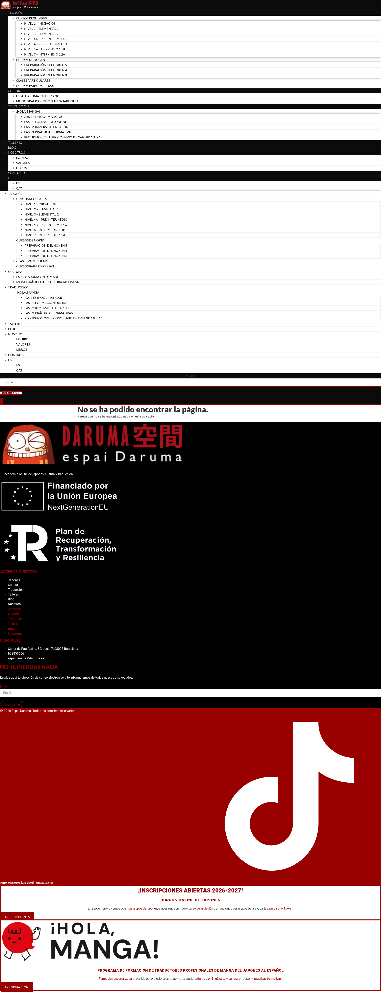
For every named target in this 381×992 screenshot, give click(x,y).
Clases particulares (33, 80)
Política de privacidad (10, 882)
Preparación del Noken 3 (45, 75)
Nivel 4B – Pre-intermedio (45, 44)
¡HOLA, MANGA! (28, 111)
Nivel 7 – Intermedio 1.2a (44, 54)
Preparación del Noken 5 (45, 65)
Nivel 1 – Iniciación (40, 23)
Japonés (15, 13)
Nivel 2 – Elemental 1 (41, 28)
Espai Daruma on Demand (37, 96)
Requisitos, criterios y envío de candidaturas (63, 137)
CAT (19, 188)
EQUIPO (22, 157)
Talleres (15, 143)
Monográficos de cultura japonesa (47, 101)
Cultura (15, 91)
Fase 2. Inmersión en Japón (46, 127)
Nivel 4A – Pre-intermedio (45, 39)
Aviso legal (27, 882)
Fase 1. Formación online (45, 122)
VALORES (23, 163)
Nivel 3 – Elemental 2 (41, 33)
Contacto (16, 173)
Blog (12, 147)
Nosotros (16, 152)
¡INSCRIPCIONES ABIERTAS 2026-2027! (190, 890)
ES (9, 178)
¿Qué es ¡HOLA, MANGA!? (43, 116)
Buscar (190, 375)
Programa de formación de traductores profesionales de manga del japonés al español (190, 970)
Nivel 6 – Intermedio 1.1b (44, 49)
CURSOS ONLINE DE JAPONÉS (190, 900)
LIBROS (21, 168)
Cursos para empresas (35, 85)
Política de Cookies (44, 882)
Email (3, 686)
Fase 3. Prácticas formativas (48, 132)
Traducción (16, 590)
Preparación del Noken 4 (45, 70)
